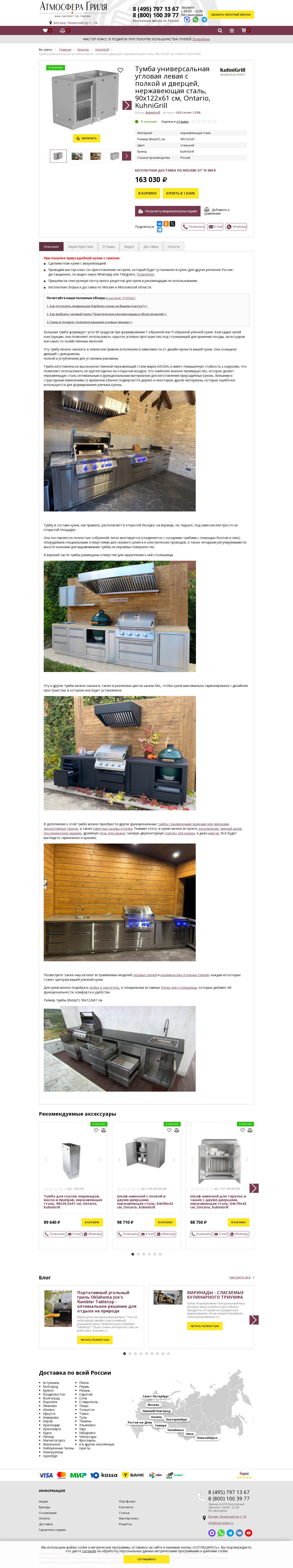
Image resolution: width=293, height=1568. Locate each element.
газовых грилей (145, 975)
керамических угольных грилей (184, 975)
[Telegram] (159, 229)
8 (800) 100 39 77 (156, 15)
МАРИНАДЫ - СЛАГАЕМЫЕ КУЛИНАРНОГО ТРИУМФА (215, 1295)
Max (212, 1533)
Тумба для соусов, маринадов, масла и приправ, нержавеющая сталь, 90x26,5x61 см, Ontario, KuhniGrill (73, 1201)
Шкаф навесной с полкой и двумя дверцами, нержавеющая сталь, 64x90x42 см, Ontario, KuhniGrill (145, 1201)
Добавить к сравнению (217, 211)
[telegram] (204, 19)
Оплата (44, 1518)
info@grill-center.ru (220, 1523)
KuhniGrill (102, 49)
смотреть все (240, 1277)
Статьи (124, 1513)
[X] (172, 224)
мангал (213, 833)
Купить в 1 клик (180, 193)
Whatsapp (221, 1533)
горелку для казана (180, 833)
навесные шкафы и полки (113, 828)
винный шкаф (231, 828)
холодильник (209, 828)
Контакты (126, 1507)
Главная (65, 49)
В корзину (147, 193)
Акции (43, 1501)
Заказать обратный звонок (231, 14)
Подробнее (201, 39)
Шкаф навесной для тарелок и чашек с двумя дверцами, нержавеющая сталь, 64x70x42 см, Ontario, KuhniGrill (218, 1201)
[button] (127, 105)
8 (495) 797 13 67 (156, 9)
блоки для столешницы (179, 987)
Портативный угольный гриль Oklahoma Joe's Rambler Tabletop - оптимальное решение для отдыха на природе (106, 1302)
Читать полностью (95, 1339)
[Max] (187, 19)
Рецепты (125, 1524)
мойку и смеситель (104, 987)
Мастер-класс (129, 1518)
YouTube (248, 1533)
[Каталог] (231, 30)
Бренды (83, 49)
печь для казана (112, 833)
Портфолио (127, 1501)
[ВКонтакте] (159, 224)
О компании (48, 1513)
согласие (89, 1551)
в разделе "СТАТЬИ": (121, 298)
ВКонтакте (239, 1533)
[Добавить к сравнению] (103, 1130)
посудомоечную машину (62, 833)
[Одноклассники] (166, 224)
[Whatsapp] (195, 19)
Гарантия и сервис (52, 1530)
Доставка (46, 1524)
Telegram (230, 1533)
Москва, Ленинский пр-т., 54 (75, 23)
